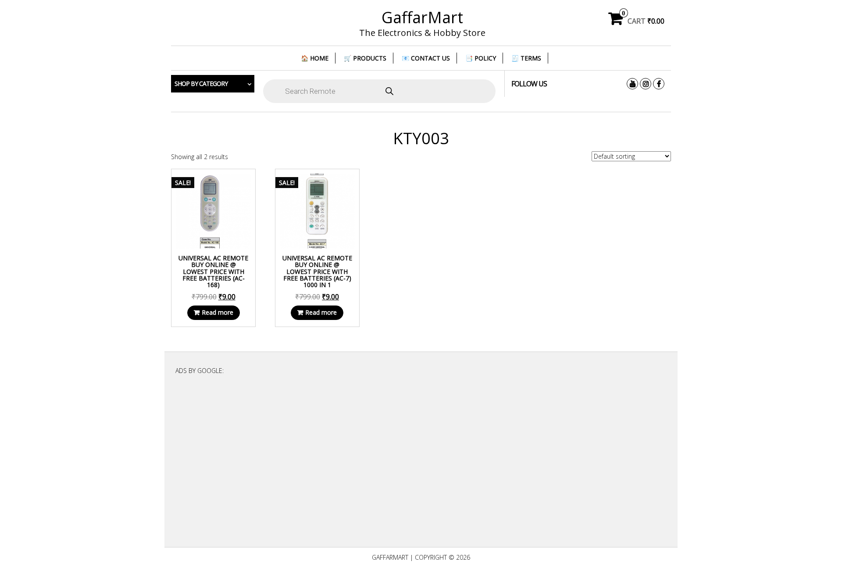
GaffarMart (422, 17)
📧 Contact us (426, 58)
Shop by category (201, 83)
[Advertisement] (421, 463)
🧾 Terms (526, 58)
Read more (217, 312)
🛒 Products (365, 58)
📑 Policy (480, 58)
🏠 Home (314, 58)
